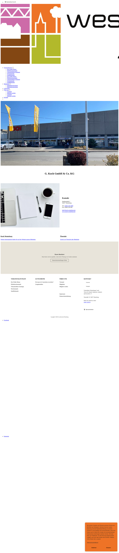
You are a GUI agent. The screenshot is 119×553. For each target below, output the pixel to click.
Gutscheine (7, 88)
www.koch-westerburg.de (68, 211)
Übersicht (63, 236)
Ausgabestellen (39, 284)
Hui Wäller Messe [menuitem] (11, 69)
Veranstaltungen (8, 67)
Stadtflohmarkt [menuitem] (11, 75)
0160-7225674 (87, 302)
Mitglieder (6, 84)
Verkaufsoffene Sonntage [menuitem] (13, 72)
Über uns (6, 90)
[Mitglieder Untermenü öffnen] (10, 84)
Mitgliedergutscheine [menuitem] (12, 85)
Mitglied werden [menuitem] (11, 93)
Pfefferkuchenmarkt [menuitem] (12, 70)
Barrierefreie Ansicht (11, 2)
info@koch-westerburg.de (68, 210)
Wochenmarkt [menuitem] (10, 73)
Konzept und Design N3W (90, 305)
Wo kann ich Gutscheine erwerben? (44, 282)
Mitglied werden (64, 286)
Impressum (62, 294)
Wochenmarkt (14, 289)
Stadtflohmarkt (14, 291)
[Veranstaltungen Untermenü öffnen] (13, 68)
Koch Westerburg (6, 236)
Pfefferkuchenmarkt (16, 284)
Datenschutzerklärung (65, 296)
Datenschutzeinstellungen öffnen (59, 260)
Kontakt (6, 97)
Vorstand (62, 282)
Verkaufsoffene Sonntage (17, 286)
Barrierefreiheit (89, 309)
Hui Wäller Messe (15, 282)
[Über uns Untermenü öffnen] (9, 90)
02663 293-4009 (69, 206)
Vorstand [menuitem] (9, 91)
